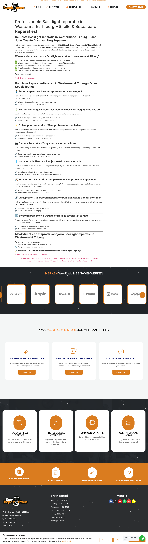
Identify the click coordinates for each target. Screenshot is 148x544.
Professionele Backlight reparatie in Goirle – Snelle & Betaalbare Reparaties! (63, 261)
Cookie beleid (66, 541)
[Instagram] (115, 501)
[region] (74, 538)
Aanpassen (106, 540)
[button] (142, 295)
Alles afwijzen (121, 540)
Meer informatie (27, 372)
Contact (114, 7)
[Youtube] (120, 501)
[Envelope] (129, 501)
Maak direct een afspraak (25, 78)
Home (38, 7)
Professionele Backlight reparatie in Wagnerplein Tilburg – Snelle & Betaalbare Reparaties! (55, 258)
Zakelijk (95, 7)
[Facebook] (111, 501)
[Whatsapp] (125, 501)
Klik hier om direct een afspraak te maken (31, 255)
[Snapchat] (134, 501)
